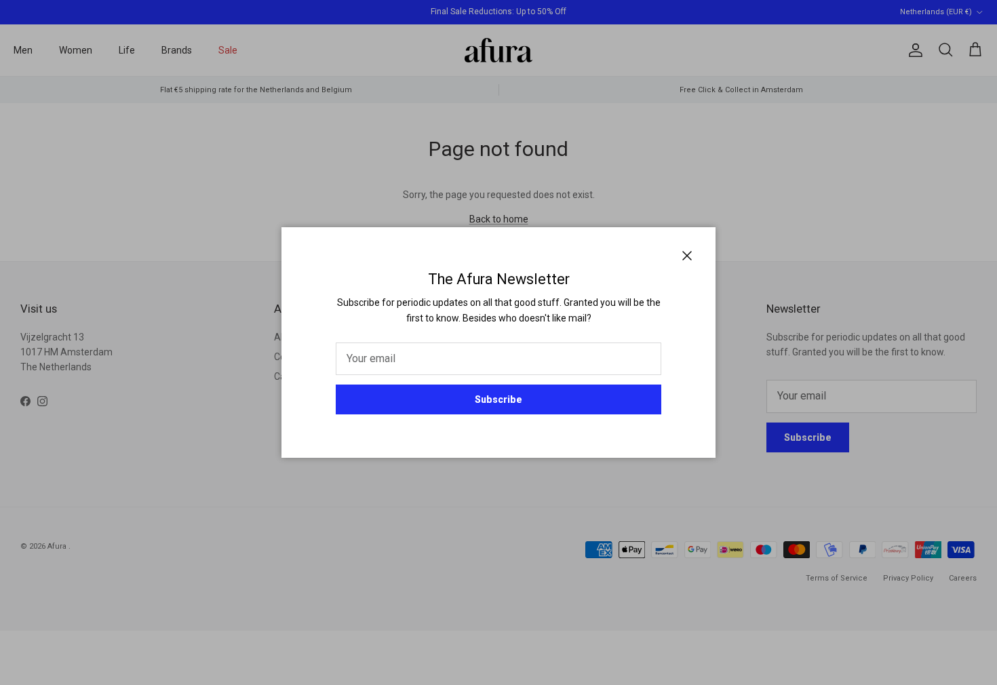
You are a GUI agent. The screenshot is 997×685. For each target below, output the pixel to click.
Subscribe (498, 399)
